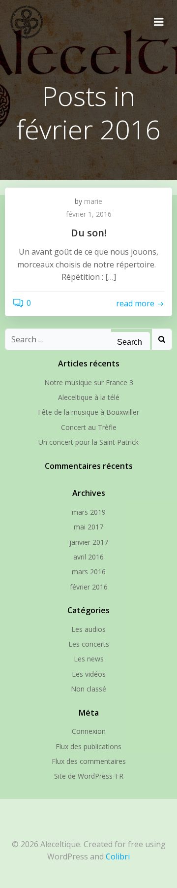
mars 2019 (89, 512)
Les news (89, 658)
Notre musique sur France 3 (88, 382)
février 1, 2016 (89, 214)
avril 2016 (88, 556)
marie (93, 201)
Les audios (88, 629)
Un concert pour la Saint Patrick (88, 442)
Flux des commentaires (89, 761)
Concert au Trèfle (89, 427)
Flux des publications (88, 746)
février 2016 (89, 587)
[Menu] (158, 22)
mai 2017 (88, 526)
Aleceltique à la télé (88, 397)
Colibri (118, 856)
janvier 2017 (88, 542)
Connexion (89, 731)
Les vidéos (89, 674)
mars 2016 (89, 571)
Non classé (88, 688)
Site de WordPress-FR (88, 776)
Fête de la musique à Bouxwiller (88, 412)
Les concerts (88, 644)
